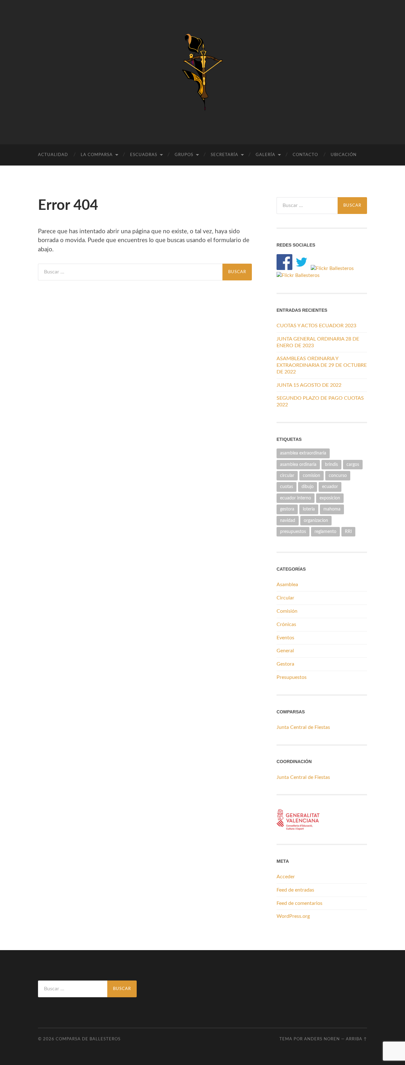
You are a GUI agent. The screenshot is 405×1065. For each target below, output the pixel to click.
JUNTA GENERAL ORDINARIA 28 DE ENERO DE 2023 (318, 342)
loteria (309, 509)
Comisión (287, 611)
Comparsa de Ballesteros (88, 1039)
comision (311, 475)
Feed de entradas (295, 890)
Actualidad (53, 155)
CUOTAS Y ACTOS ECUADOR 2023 (316, 325)
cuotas (286, 486)
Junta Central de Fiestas (303, 727)
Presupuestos (292, 677)
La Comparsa (97, 155)
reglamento (325, 531)
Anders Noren (322, 1039)
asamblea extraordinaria (303, 453)
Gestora (285, 664)
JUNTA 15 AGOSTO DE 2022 (309, 385)
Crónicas (286, 624)
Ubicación (344, 155)
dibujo (308, 486)
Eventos (285, 637)
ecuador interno (295, 498)
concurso (338, 475)
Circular (285, 597)
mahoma (331, 509)
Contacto (305, 155)
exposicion (330, 498)
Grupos (184, 155)
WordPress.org (293, 916)
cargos (352, 464)
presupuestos (293, 531)
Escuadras (143, 155)
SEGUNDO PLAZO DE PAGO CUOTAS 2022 (320, 401)
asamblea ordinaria (298, 464)
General (285, 650)
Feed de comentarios (299, 903)
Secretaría (224, 155)
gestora (287, 509)
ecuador (330, 486)
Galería (265, 155)
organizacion (316, 520)
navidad (287, 520)
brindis (331, 464)
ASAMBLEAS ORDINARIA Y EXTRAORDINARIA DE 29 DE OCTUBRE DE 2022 (322, 365)
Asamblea (287, 584)
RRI (348, 531)
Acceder (286, 876)
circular (287, 475)
